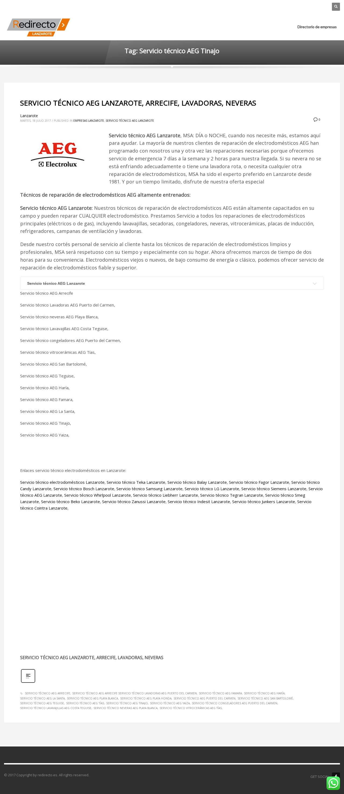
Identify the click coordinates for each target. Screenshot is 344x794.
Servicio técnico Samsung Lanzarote (149, 488)
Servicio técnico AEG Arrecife (47, 693)
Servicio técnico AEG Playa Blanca (92, 698)
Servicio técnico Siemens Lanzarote (273, 488)
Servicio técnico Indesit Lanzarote (199, 501)
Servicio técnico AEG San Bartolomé (265, 698)
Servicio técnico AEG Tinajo (127, 703)
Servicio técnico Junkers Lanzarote (263, 501)
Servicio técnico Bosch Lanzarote (83, 488)
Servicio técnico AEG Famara (220, 693)
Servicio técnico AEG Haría (264, 693)
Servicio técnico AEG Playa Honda (145, 698)
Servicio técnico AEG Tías (85, 703)
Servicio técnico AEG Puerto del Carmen (204, 698)
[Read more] (28, 682)
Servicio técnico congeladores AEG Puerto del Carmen (234, 703)
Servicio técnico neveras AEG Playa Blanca (125, 708)
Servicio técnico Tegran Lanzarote (231, 495)
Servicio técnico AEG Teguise (42, 703)
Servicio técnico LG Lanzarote (212, 488)
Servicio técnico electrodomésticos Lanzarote (62, 482)
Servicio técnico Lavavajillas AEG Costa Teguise (55, 708)
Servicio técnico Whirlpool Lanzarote (97, 495)
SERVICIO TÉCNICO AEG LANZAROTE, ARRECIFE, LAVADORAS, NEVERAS (138, 103)
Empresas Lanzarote (88, 120)
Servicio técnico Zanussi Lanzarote (134, 501)
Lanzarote (29, 115)
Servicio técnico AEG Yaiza (170, 703)
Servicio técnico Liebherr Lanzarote (165, 495)
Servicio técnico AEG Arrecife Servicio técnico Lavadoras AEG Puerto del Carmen (134, 693)
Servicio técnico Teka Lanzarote (136, 482)
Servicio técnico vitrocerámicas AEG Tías (191, 708)
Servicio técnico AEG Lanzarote (130, 120)
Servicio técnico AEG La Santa (42, 698)
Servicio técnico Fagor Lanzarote (259, 482)
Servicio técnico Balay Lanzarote (197, 482)
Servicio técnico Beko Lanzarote (70, 501)
